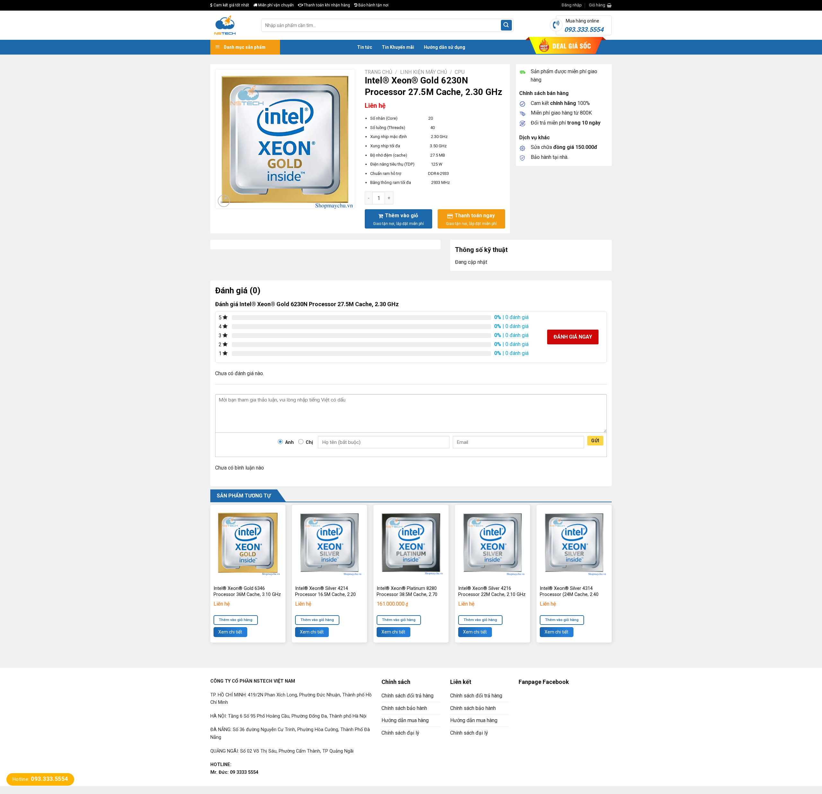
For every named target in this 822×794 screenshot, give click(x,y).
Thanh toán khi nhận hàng (326, 5)
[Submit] (506, 25)
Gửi (595, 440)
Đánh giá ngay (573, 337)
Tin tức (364, 47)
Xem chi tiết (230, 631)
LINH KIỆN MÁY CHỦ (423, 72)
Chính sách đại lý (400, 733)
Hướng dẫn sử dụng (444, 47)
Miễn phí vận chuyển (275, 5)
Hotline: (40, 779)
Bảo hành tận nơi (373, 5)
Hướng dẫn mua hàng (405, 720)
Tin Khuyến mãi (398, 47)
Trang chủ (378, 72)
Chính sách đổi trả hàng (407, 696)
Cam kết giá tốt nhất (231, 5)
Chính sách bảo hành (404, 708)
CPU (460, 72)
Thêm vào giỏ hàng (235, 619)
